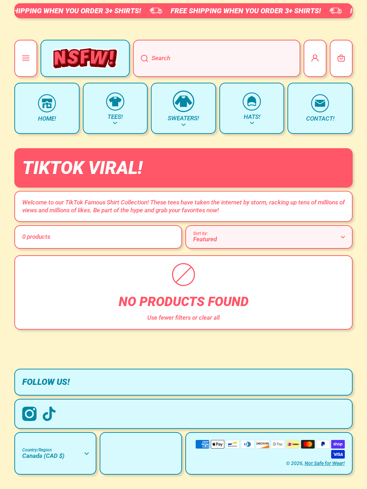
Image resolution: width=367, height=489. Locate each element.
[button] (341, 58)
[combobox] (216, 58)
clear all (209, 317)
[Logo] (85, 58)
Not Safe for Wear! (325, 463)
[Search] (140, 58)
